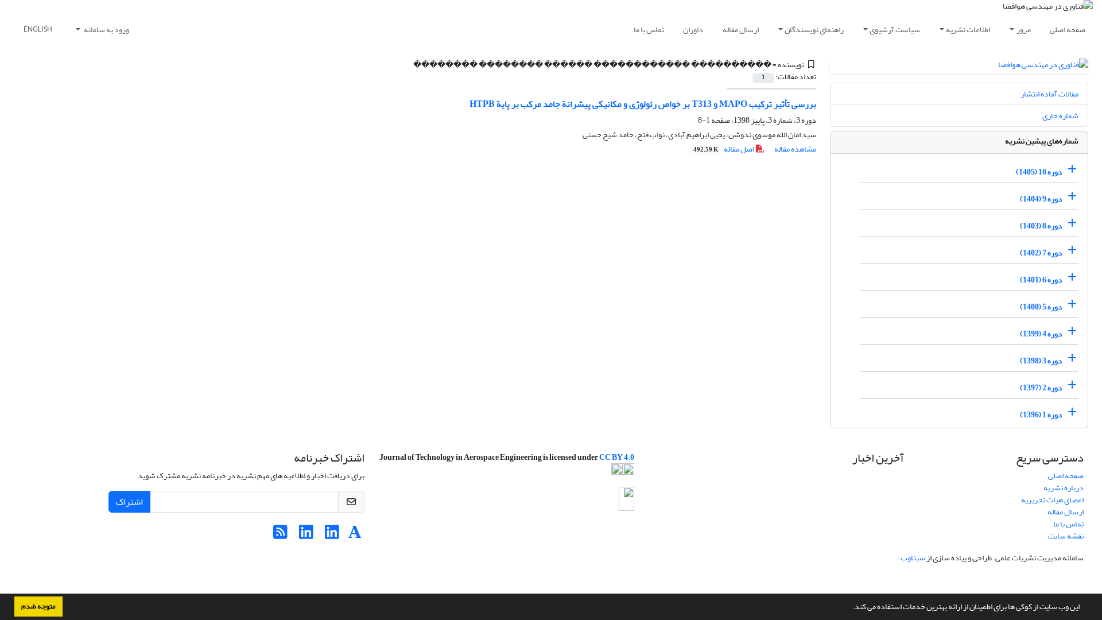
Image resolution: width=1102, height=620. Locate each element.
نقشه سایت (1066, 536)
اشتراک (129, 501)
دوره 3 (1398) (1041, 361)
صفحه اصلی (1067, 29)
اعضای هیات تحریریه (1052, 499)
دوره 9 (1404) (1041, 199)
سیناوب (913, 557)
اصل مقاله (724, 149)
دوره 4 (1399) (1041, 334)
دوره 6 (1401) (1041, 280)
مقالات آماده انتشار (1049, 94)
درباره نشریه (1063, 487)
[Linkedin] (332, 535)
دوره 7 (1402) (1041, 253)
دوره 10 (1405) (1039, 172)
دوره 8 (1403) (1041, 226)
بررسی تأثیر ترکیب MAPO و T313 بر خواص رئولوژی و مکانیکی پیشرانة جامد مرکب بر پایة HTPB (642, 104)
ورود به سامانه (106, 29)
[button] (849, 608)
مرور (1023, 29)
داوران (693, 29)
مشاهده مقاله (795, 149)
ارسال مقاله (741, 29)
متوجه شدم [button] (38, 606)
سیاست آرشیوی (895, 29)
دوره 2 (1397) (1041, 388)
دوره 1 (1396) (1041, 415)
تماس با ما (649, 29)
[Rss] (280, 535)
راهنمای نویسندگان (814, 29)
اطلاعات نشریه (968, 29)
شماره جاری (1060, 115)
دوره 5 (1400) (1041, 307)
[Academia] (355, 535)
